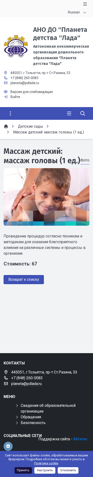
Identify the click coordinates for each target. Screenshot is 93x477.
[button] (46, 221)
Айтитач (80, 439)
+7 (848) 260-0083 (24, 78)
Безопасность (33, 422)
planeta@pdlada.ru (24, 83)
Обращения (31, 417)
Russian (74, 12)
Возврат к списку (23, 279)
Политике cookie (46, 463)
